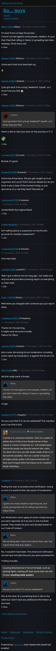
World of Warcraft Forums (12, 3)
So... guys (14, 10)
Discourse (18, 644)
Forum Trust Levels (18, 431)
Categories (15, 632)
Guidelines (28, 632)
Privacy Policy (7, 637)
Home (4, 632)
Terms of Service (44, 632)
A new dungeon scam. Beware (14, 614)
